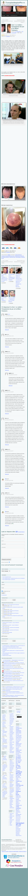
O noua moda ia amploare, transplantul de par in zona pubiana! (12, 791)
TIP (22, 31)
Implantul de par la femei (6, 655)
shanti (5, 607)
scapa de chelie (18, 816)
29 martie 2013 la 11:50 (9, 335)
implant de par (17, 255)
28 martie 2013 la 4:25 (9, 480)
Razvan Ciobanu (18, 810)
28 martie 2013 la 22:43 (9, 391)
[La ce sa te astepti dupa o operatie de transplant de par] (2, 680)
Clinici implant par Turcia (7, 671)
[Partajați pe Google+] (11, 248)
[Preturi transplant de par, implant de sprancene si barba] (2, 668)
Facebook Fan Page (18, 711)
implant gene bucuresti (18, 787)
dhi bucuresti (19, 760)
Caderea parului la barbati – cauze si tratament (10, 622)
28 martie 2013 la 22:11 (9, 450)
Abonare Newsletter (5, 562)
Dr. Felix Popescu (18, 767)
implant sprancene (18, 800)
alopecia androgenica (18, 730)
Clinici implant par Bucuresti (8, 666)
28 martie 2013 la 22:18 (9, 419)
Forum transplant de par (6, 576)
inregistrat (8, 36)
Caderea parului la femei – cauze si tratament (10, 625)
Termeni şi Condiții (5, 851)
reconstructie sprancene (18, 815)
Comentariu (3, 547)
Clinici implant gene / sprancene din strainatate (10, 627)
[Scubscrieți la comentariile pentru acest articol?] (19, 248)
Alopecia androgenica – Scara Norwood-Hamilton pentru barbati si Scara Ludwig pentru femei (13, 696)
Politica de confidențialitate (13, 851)
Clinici (21, 12)
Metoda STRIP (11, 818)
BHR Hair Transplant (18, 736)
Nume (2, 537)
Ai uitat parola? (4, 595)
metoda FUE (19, 805)
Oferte (11, 822)
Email (2, 540)
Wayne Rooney (18, 835)
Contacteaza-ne (14, 15)
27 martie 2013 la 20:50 (9, 494)
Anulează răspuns (21, 531)
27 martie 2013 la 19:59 (9, 513)
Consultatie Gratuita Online (9, 75)
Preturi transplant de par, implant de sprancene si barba (13, 668)
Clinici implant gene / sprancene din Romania (10, 629)
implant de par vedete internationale (19, 783)
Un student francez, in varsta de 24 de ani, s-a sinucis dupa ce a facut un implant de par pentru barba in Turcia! (13, 646)
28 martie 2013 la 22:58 (9, 353)
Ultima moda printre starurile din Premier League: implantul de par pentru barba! (12, 746)
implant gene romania (18, 789)
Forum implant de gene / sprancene (8, 579)
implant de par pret (18, 775)
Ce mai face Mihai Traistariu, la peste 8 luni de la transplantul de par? (4, 278)
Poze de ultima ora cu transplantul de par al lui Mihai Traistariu (19, 21)
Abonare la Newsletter (18, 5)
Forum (3, 12)
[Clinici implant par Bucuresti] (2, 666)
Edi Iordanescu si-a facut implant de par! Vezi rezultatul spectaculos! (12, 729)
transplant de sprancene (18, 831)
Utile (10, 823)
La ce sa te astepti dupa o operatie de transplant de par (13, 680)
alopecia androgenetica (19, 727)
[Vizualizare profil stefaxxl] (3, 604)
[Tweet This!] (7, 248)
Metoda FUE (12, 816)
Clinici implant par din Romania (13, 604)
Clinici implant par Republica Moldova (12, 691)
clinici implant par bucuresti (19, 743)
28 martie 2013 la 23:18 (13, 374)
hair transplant (18, 770)
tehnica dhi (18, 820)
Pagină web (3, 544)
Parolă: (2, 587)
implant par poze (12, 257)
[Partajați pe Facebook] (3, 248)
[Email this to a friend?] (15, 248)
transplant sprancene (18, 834)
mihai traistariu (18, 257)
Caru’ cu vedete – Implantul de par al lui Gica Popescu (12, 299)
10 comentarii (13, 32)
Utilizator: (3, 584)
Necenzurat (12, 819)
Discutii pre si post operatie (7, 632)
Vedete (9, 254)
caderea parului (19, 737)
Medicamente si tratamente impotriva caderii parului (4, 768)
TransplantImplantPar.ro (6, 839)
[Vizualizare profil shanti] (3, 607)
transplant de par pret (18, 827)
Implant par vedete (12, 814)
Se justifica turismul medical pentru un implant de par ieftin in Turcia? (12, 737)
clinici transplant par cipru (18, 755)
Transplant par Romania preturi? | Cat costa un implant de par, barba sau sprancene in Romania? (13, 663)
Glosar (8, 15)
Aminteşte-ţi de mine (6, 591)
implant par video (18, 797)
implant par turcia (18, 796)
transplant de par (20, 824)
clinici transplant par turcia (9, 255)
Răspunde (7, 329)
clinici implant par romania (19, 750)
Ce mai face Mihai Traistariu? (3, 299)
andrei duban (18, 731)
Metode (3, 15)
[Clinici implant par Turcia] (2, 671)
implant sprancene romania (18, 803)
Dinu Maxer (18, 761)
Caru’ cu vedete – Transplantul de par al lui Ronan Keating (7, 21)
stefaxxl (5, 604)
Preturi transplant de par (7, 665)
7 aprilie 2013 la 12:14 (9, 315)
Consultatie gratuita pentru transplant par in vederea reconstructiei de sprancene (12, 678)
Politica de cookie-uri (22, 851)
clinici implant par (18, 738)
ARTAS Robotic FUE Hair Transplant (18, 734)
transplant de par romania (18, 829)
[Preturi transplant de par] (2, 665)
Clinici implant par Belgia (18, 740)
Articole (17, 12)
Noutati (11, 821)
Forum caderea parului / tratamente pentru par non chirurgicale (13, 578)
